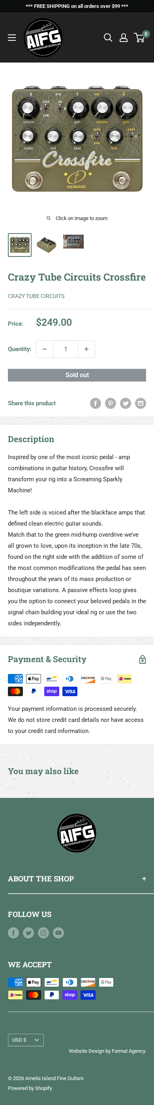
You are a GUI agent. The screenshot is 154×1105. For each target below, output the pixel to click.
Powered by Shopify (30, 1088)
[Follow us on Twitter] (28, 932)
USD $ (19, 1040)
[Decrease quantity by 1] (44, 349)
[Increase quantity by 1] (86, 349)
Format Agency (128, 1051)
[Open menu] (12, 37)
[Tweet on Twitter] (125, 403)
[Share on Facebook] (95, 403)
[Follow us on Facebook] (13, 932)
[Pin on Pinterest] (110, 403)
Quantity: (19, 349)
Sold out (77, 375)
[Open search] (108, 37)
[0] (140, 37)
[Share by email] (140, 403)
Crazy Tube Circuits (36, 296)
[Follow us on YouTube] (58, 932)
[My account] (124, 37)
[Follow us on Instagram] (43, 932)
